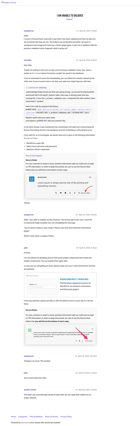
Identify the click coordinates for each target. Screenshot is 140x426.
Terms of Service (51, 416)
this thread (36, 73)
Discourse (25, 422)
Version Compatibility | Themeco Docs (74, 279)
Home (13, 416)
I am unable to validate (70, 15)
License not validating (37, 87)
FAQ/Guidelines (36, 416)
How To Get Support (34, 155)
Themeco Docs (32, 276)
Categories (22, 416)
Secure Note (32, 138)
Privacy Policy (66, 416)
